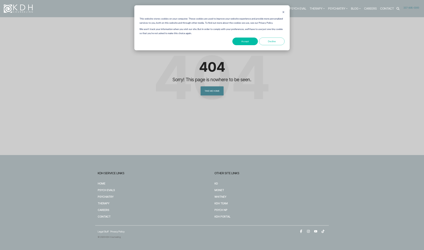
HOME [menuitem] (101, 183)
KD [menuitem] (216, 183)
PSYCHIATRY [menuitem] (106, 196)
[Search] (398, 8)
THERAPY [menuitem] (103, 203)
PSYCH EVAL (298, 8)
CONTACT (387, 8)
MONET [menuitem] (219, 190)
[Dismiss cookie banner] (283, 12)
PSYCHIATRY (336, 8)
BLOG (354, 8)
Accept (245, 41)
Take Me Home (212, 91)
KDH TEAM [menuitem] (221, 203)
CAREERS (370, 8)
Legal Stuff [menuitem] (103, 231)
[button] (301, 231)
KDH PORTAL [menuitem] (222, 216)
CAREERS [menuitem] (103, 210)
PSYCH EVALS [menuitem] (106, 190)
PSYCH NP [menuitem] (220, 210)
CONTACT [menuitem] (104, 216)
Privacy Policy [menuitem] (117, 231)
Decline (272, 41)
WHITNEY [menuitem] (220, 196)
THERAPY (316, 8)
